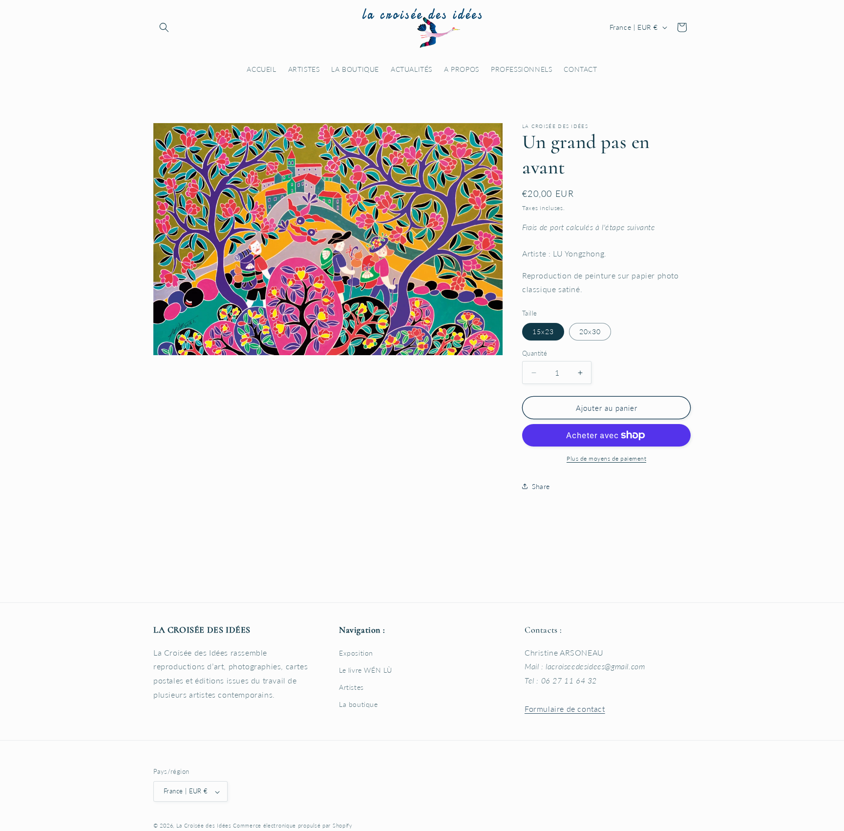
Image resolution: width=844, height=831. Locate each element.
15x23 (543, 331)
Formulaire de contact (565, 708)
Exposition (356, 652)
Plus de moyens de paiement (606, 458)
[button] (164, 27)
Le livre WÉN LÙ (365, 669)
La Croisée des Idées (204, 826)
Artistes (351, 687)
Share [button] (541, 486)
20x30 (590, 331)
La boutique (358, 704)
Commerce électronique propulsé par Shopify (292, 826)
